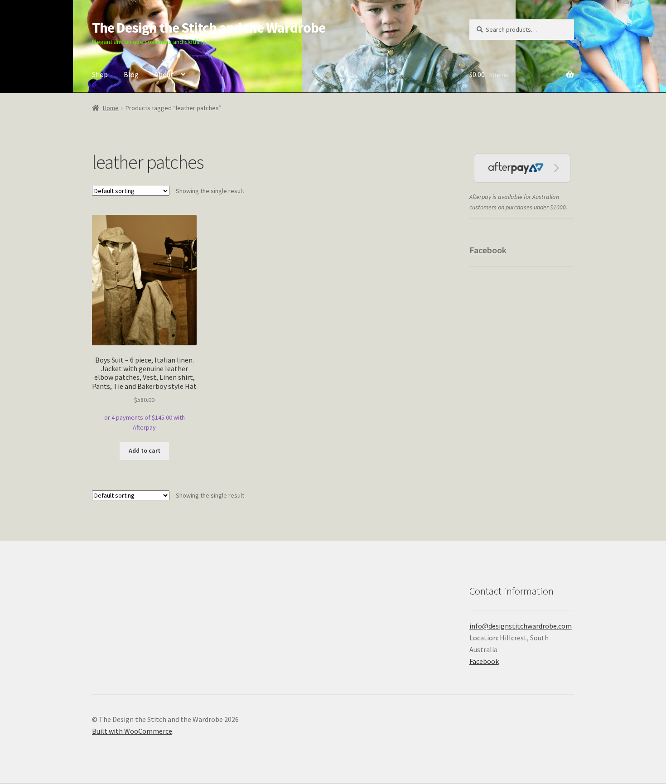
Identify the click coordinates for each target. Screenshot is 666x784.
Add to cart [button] (144, 450)
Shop (100, 74)
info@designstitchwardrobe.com (520, 625)
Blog (131, 74)
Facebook (488, 250)
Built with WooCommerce (132, 731)
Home (111, 108)
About (164, 74)
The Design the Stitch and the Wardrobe (208, 28)
